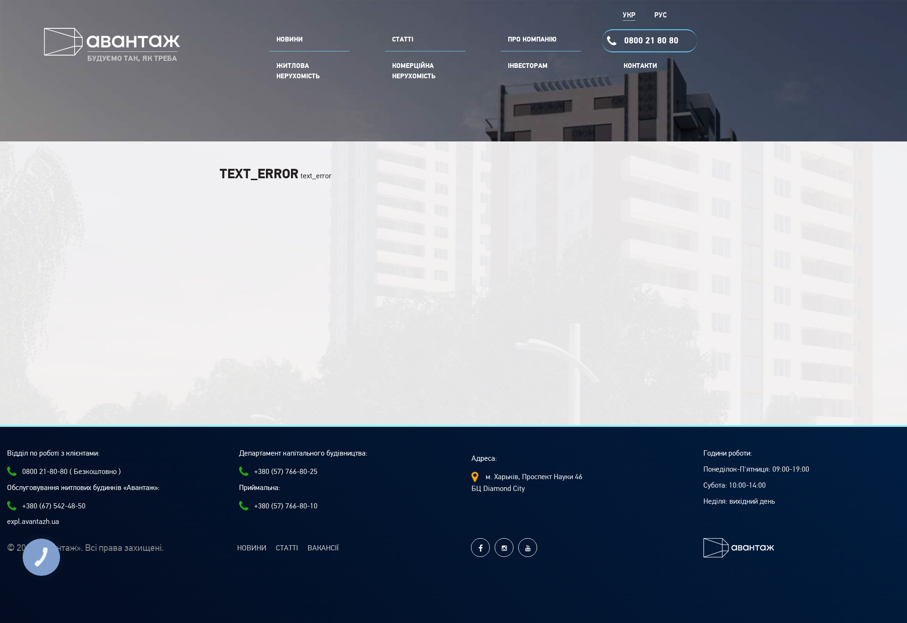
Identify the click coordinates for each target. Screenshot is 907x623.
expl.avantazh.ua (33, 521)
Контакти (640, 66)
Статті (287, 548)
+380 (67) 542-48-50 (54, 506)
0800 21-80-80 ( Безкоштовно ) (71, 471)
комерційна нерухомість (414, 71)
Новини (251, 548)
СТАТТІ (402, 39)
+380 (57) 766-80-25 (285, 471)
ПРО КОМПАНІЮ (532, 39)
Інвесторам (528, 66)
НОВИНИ (289, 39)
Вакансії (323, 548)
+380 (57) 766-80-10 (285, 506)
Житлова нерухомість (298, 71)
